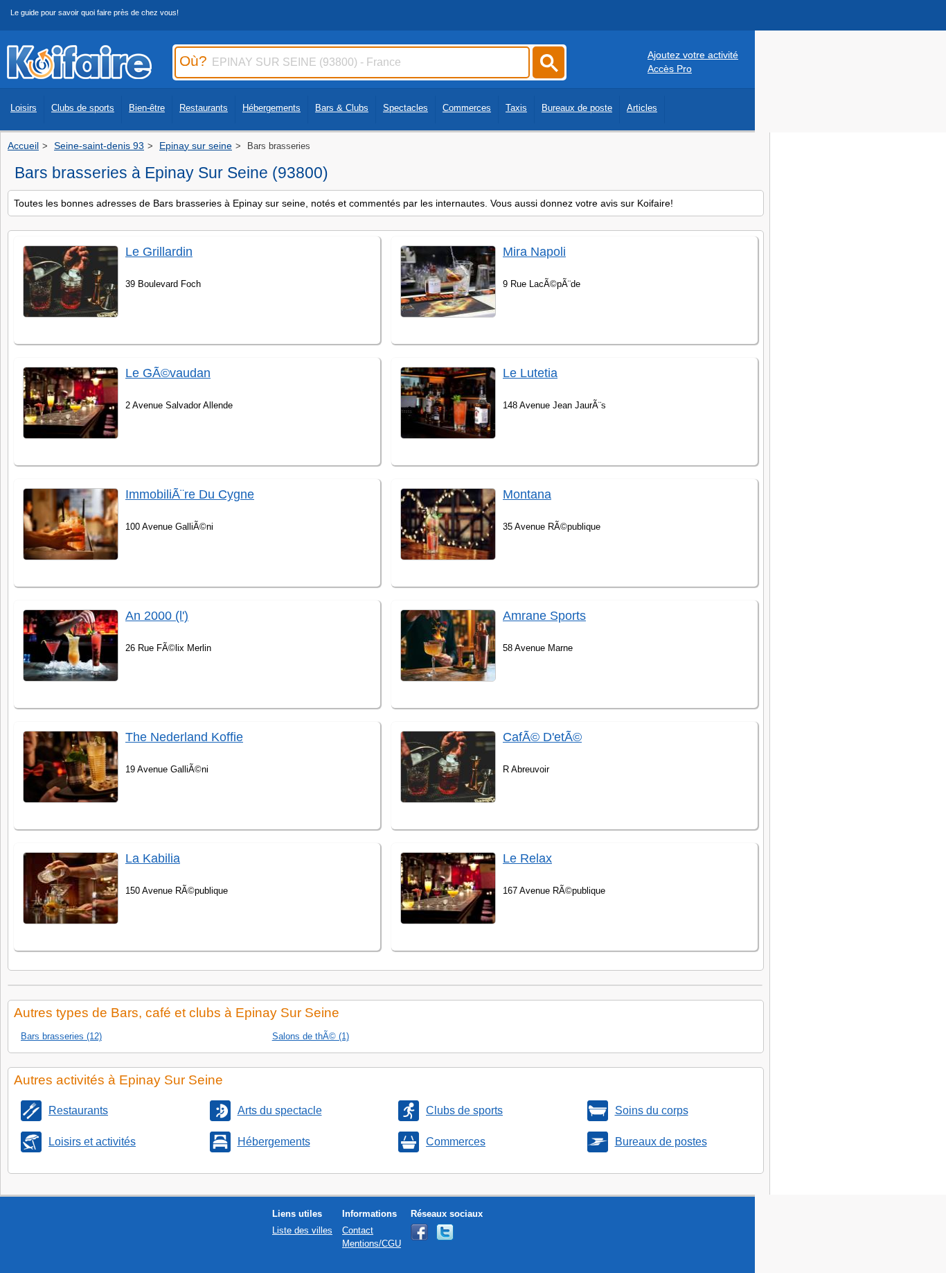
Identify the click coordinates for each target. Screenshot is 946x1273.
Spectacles (405, 108)
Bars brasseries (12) (61, 1036)
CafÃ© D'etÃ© (542, 737)
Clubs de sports (82, 108)
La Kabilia (152, 858)
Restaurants (203, 108)
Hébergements (271, 108)
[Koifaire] (79, 75)
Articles (642, 108)
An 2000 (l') (156, 616)
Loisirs (23, 108)
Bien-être (147, 108)
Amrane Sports (544, 616)
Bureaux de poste (577, 108)
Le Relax (527, 858)
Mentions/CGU (371, 1243)
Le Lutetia (530, 373)
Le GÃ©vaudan (168, 373)
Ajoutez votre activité (693, 54)
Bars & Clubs (341, 108)
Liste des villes (302, 1230)
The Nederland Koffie (184, 737)
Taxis (516, 108)
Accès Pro (670, 68)
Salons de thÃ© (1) (310, 1036)
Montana (527, 494)
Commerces (467, 108)
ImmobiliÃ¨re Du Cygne (189, 494)
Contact (357, 1230)
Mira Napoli (534, 252)
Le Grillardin (159, 252)
